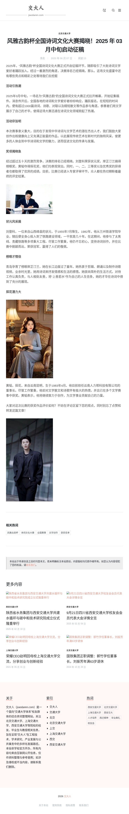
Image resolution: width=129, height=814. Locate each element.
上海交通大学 (58, 733)
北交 (52, 717)
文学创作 (53, 532)
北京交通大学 (64, 34)
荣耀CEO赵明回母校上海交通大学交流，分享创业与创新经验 (33, 658)
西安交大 (108, 712)
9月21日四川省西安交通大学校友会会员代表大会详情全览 (94, 615)
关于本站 (43, 805)
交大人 (54, 706)
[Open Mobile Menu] (119, 10)
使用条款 (57, 805)
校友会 (91, 723)
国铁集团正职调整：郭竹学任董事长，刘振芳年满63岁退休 (92, 658)
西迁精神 (104, 718)
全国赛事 (41, 532)
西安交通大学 (58, 744)
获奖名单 (65, 532)
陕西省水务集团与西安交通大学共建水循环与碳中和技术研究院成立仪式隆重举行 (33, 618)
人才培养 (92, 718)
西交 (52, 739)
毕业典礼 (115, 718)
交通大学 (55, 712)
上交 (52, 728)
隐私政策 (70, 805)
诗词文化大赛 (27, 532)
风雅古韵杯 (12, 532)
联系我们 (30, 565)
